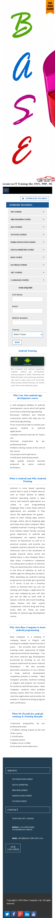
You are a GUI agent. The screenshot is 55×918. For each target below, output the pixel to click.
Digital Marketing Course (22, 250)
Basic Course (16, 257)
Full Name (17, 294)
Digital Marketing (20, 785)
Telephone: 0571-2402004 (23, 818)
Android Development (22, 796)
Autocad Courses (19, 234)
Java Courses (16, 227)
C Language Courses (20, 280)
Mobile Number (20, 318)
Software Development (22, 779)
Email (15, 306)
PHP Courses (16, 212)
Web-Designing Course (21, 219)
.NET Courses (16, 272)
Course (15, 329)
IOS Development (19, 801)
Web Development (20, 790)
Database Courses (19, 265)
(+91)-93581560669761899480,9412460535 (23, 828)
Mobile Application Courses (23, 242)
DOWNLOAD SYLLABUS (35, 198)
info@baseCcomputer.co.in (27, 838)
